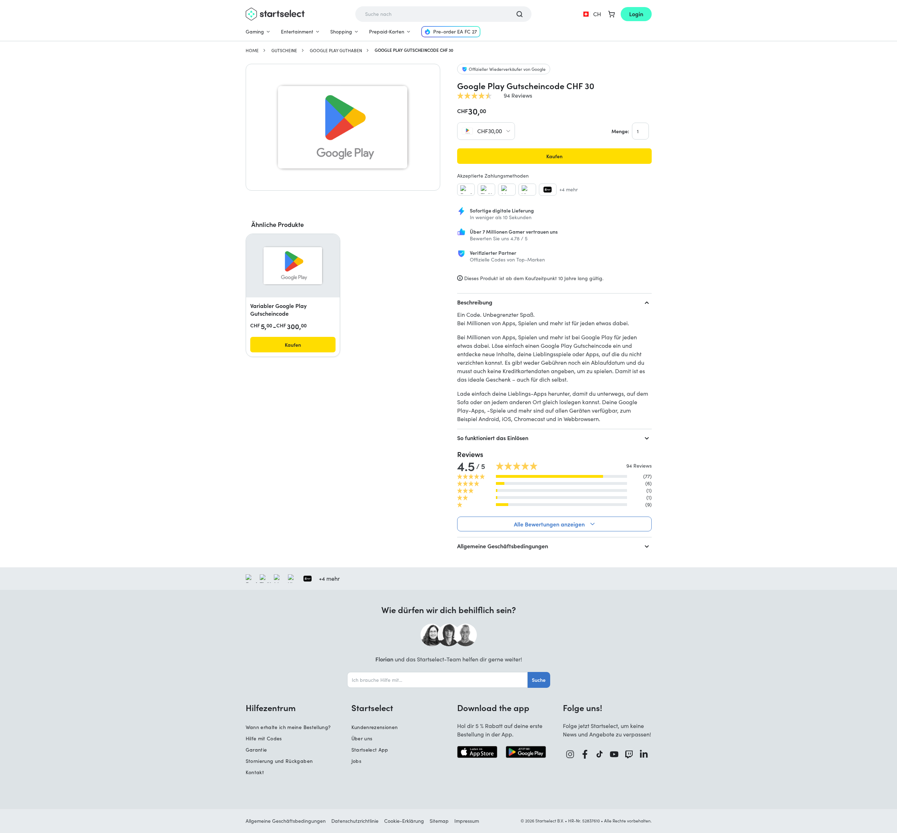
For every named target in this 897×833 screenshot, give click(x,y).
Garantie (256, 749)
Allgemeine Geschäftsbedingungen (502, 546)
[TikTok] (599, 754)
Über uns (362, 738)
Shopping (341, 31)
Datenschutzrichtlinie (355, 820)
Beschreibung (474, 302)
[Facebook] (585, 754)
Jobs (356, 761)
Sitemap (439, 820)
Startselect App (369, 749)
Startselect (372, 707)
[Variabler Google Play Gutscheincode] (293, 266)
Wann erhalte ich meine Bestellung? (288, 727)
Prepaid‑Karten (386, 31)
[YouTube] (614, 754)
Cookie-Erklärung (404, 820)
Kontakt (255, 772)
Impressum (466, 820)
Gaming (255, 31)
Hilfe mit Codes (264, 738)
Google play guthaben (336, 50)
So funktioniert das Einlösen (492, 438)
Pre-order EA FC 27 (455, 31)
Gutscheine (284, 50)
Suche (539, 679)
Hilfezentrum (271, 707)
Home (252, 50)
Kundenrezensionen (374, 727)
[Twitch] (629, 754)
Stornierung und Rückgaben (279, 761)
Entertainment (297, 31)
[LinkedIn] (644, 754)
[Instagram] (570, 754)
